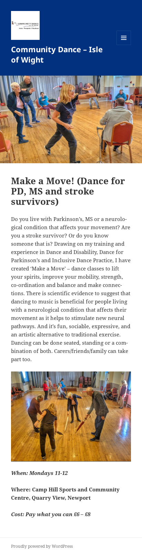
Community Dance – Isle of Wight (57, 54)
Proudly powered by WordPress (42, 546)
